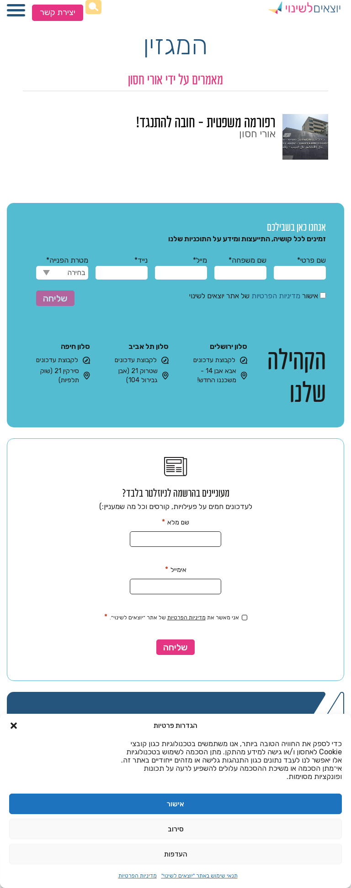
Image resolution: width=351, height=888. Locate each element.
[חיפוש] (93, 7)
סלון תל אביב (148, 346)
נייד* (141, 260)
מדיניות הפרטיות (137, 875)
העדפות (175, 854)
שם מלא (175, 522)
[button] (13, 725)
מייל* (200, 260)
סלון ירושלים (228, 346)
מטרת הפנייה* (67, 260)
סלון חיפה (75, 346)
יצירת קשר (57, 12)
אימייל (175, 569)
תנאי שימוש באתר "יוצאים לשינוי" (199, 875)
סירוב (176, 829)
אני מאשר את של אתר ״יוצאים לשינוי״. (171, 617)
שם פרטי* (311, 260)
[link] (175, 137)
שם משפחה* (247, 260)
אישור (175, 804)
